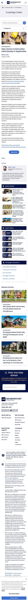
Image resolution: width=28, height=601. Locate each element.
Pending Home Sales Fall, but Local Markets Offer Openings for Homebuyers (13, 360)
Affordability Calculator (9, 267)
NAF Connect (5, 435)
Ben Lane (6, 54)
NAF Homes (5, 437)
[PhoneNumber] (2, 2)
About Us (17, 430)
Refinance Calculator (9, 279)
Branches (17, 440)
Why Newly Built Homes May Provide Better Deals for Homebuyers (14, 308)
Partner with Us (6, 432)
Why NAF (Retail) (6, 418)
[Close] (26, 579)
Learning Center (9, 7)
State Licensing (17, 573)
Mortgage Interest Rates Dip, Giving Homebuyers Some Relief (14, 334)
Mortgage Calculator (9, 276)
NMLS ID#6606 (8, 573)
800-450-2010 (12, 457)
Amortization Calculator (10, 270)
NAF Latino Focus (19, 418)
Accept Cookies (14, 598)
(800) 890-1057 (7, 407)
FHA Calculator (7, 273)
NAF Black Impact (20, 422)
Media (16, 435)
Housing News (18, 7)
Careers (17, 437)
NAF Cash (4, 439)
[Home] (14, 2)
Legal (16, 442)
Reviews (17, 433)
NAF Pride (17, 424)
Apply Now (14, 152)
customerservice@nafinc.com (12, 479)
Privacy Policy (8, 575)
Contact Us (18, 444)
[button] (14, 28)
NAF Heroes (18, 420)
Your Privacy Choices (14, 593)
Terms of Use (16, 575)
